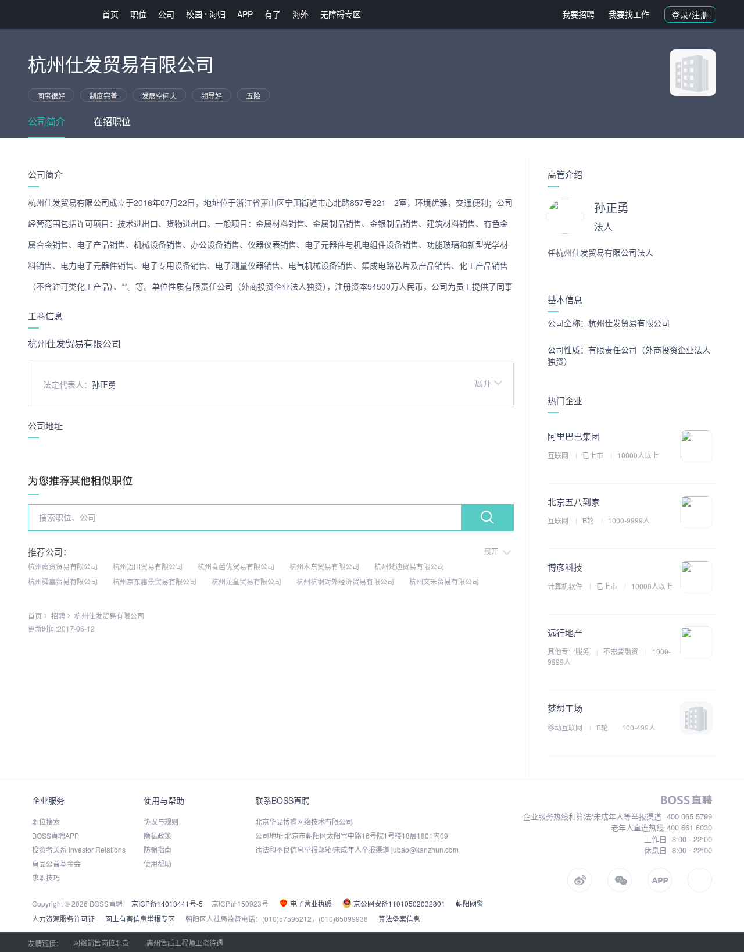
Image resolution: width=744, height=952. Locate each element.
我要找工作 (629, 14)
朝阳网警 (470, 903)
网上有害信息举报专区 (140, 919)
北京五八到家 (574, 501)
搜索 (487, 517)
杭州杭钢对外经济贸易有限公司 (345, 581)
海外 (300, 14)
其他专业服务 (569, 651)
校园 (194, 14)
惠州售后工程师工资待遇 (184, 942)
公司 (166, 14)
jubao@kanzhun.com (425, 849)
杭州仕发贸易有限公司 (109, 616)
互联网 (559, 455)
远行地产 (565, 632)
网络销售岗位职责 (101, 942)
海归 (217, 14)
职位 (138, 14)
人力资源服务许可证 (63, 919)
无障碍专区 (340, 14)
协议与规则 (161, 821)
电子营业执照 (310, 903)
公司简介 (46, 121)
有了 (272, 14)
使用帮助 (157, 863)
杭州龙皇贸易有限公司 (246, 581)
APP (245, 14)
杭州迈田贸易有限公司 (148, 566)
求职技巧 (46, 877)
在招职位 (112, 121)
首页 (110, 14)
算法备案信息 (399, 919)
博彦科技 (565, 567)
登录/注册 (690, 14)
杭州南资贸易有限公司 (63, 566)
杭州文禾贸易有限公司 (444, 581)
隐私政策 (157, 835)
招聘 (58, 616)
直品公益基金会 (56, 863)
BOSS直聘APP (55, 835)
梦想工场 (565, 708)
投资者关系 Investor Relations (79, 849)
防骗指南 (157, 849)
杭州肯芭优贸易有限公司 (236, 566)
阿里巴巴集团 (574, 436)
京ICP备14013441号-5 (167, 903)
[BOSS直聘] (58, 14)
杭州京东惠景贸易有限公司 (154, 581)
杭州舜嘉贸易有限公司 (63, 581)
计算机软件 (566, 586)
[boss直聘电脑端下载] (700, 880)
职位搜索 (46, 821)
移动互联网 (566, 727)
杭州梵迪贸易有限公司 (409, 566)
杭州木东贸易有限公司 (324, 566)
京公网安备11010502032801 (398, 903)
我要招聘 (578, 14)
